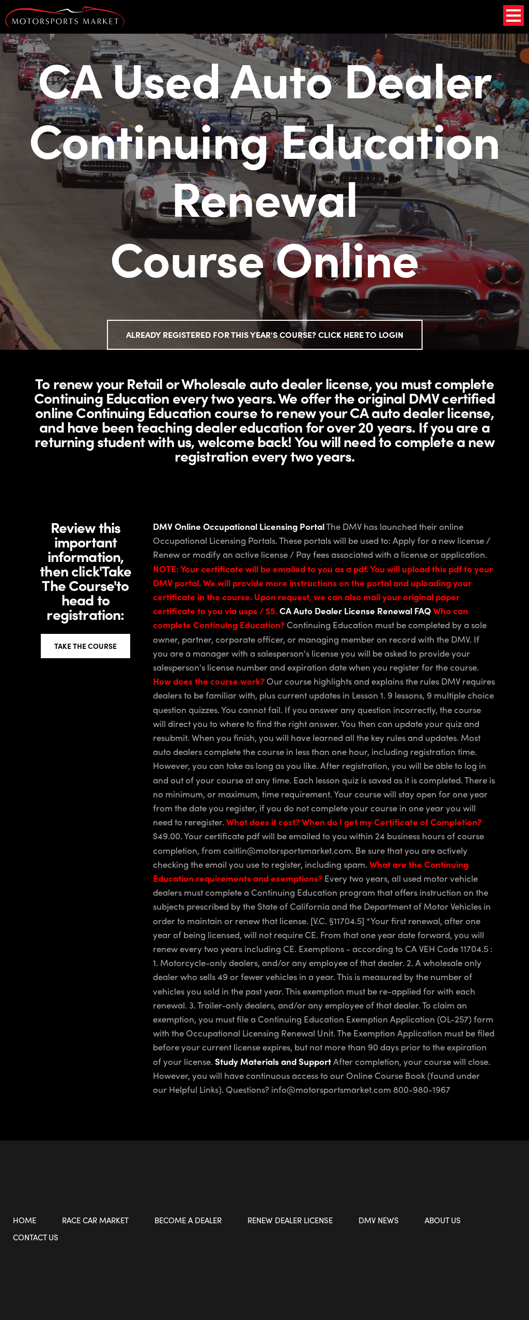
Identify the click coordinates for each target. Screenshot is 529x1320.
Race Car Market (95, 1220)
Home (24, 1220)
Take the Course (85, 646)
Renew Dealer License (290, 1220)
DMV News (379, 1220)
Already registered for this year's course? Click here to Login (264, 334)
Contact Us (35, 1237)
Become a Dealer (188, 1220)
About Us (443, 1220)
